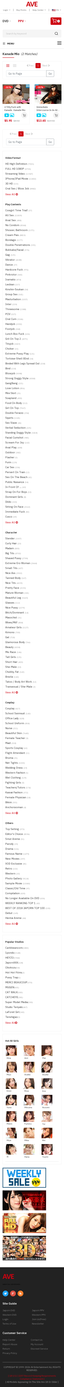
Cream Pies (15, 235)
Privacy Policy (10, 1353)
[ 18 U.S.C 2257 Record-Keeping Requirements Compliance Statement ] (32, 1377)
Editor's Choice (17, 834)
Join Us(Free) (39, 1319)
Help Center (38, 10)
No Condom (15, 225)
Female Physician (18, 797)
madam (12, 548)
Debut (11, 913)
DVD (6, 21)
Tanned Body (15, 578)
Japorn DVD (9, 1310)
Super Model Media (19, 1002)
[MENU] (59, 43)
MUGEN (12, 987)
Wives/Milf (14, 622)
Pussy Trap (13, 977)
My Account (37, 1344)
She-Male (13, 666)
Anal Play (13, 447)
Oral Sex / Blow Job (20, 188)
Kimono (12, 632)
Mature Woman (17, 592)
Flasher (11, 457)
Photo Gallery (17, 878)
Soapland (13, 398)
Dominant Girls (15, 496)
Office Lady (14, 718)
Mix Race (13, 652)
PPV (21, 21)
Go (50, 73)
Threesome (15, 309)
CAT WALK (14, 992)
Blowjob (13, 373)
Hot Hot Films (15, 972)
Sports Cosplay (16, 748)
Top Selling (15, 829)
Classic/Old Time (17, 888)
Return (6, 1348)
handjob (13, 324)
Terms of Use (9, 1323)
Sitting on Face (17, 506)
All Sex (13, 215)
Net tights (15, 762)
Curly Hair (13, 543)
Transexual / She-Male (20, 686)
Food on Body (16, 403)
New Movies (15, 858)
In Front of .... (15, 487)
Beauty (12, 647)
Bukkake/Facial (17, 249)
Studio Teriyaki (16, 1007)
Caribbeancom (17, 947)
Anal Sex (13, 220)
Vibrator (13, 259)
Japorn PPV (38, 1310)
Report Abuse (10, 1344)
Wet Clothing (15, 777)
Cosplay (12, 708)
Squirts (12, 417)
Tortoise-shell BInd (19, 358)
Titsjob (12, 343)
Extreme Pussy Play (19, 353)
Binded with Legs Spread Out (25, 363)
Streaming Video (19, 173)
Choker (11, 348)
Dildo (11, 501)
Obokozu (12, 967)
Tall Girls (13, 657)
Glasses (12, 602)
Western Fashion (16, 772)
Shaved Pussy (16, 558)
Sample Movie (17, 883)
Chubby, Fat (14, 671)
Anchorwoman (15, 807)
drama (12, 848)
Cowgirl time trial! (18, 210)
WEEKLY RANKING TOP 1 (22, 903)
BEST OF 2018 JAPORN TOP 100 (27, 908)
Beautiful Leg (16, 597)
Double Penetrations (20, 244)
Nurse (11, 728)
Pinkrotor (13, 274)
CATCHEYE (14, 997)
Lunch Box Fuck (17, 333)
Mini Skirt (13, 393)
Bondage (14, 240)
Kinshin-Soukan (16, 289)
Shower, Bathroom (19, 230)
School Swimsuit (18, 713)
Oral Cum (14, 319)
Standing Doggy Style (21, 432)
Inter (11, 304)
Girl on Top (15, 408)
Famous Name (17, 853)
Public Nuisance (17, 482)
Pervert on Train (17, 472)
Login (6, 10)
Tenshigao (12, 1017)
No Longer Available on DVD (25, 898)
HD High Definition (19, 163)
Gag (10, 254)
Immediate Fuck (17, 511)
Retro (11, 868)
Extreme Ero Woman (21, 563)
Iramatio (13, 279)
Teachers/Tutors (18, 787)
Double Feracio (17, 412)
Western (12, 873)
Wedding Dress (16, 767)
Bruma (11, 757)
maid (10, 743)
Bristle (12, 676)
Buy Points (21, 10)
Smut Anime (14, 839)
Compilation (15, 893)
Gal (10, 637)
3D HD (11, 183)
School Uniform (17, 723)
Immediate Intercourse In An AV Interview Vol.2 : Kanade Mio (47, 109)
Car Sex (12, 467)
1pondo (12, 952)
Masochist (13, 617)
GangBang (14, 383)
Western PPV (39, 1314)
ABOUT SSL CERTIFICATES (11, 1284)
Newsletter (38, 1323)
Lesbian (12, 284)
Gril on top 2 (16, 338)
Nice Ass (13, 573)
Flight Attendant (17, 752)
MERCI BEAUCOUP (18, 982)
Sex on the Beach (18, 477)
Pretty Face (15, 587)
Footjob (12, 328)
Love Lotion (15, 388)
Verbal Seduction (18, 427)
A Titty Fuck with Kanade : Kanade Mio (14, 109)
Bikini (11, 802)
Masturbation (16, 299)
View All (10, 194)
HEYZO (12, 957)
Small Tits (14, 568)
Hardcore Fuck (17, 269)
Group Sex (14, 294)
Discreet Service (39, 1348)
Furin (11, 462)
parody (11, 843)
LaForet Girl (14, 1012)
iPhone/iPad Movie (20, 178)
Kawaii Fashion (16, 792)
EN (57, 10)
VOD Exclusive (15, 863)
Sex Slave (13, 422)
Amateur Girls (17, 627)
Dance (11, 264)
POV (10, 314)
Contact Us (36, 1339)
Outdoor (13, 452)
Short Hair (14, 662)
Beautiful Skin (17, 733)
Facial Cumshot (17, 437)
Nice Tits (14, 582)
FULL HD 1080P (18, 168)
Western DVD (10, 1314)
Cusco (11, 516)
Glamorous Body (17, 642)
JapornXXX (14, 962)
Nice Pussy (15, 607)
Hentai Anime (15, 918)
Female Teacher (16, 738)
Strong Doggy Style (20, 378)
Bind (10, 368)
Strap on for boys (18, 492)
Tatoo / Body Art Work (20, 681)
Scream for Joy (17, 442)
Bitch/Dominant (17, 612)
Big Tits (13, 553)
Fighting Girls (14, 782)
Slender (13, 538)
